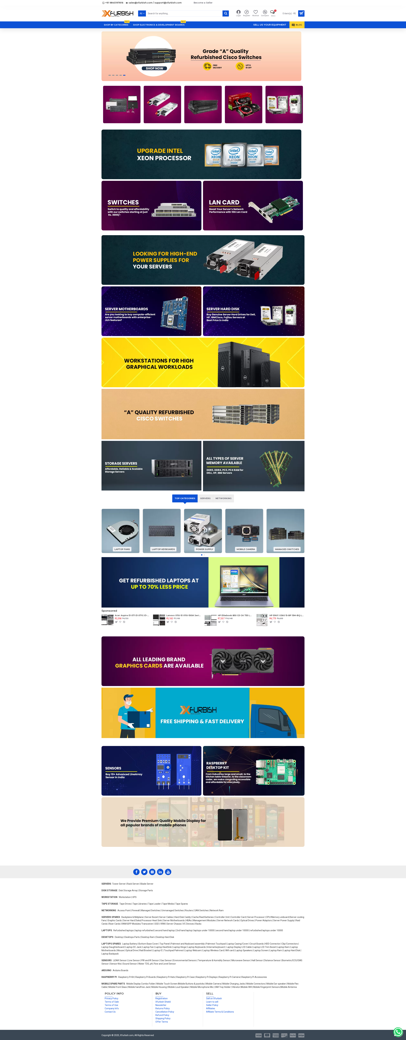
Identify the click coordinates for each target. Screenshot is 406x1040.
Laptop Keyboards (163, 549)
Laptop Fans (122, 549)
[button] (201, 555)
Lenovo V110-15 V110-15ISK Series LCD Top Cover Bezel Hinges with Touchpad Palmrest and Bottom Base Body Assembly (183, 615)
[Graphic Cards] (243, 104)
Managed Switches (287, 549)
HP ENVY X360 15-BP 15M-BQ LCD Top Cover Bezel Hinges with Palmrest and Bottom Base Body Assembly (286, 615)
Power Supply (204, 549)
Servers (205, 498)
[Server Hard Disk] (284, 104)
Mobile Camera (246, 549)
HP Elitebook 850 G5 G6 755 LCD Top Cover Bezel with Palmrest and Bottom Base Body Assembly (235, 615)
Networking (224, 498)
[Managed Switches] (203, 104)
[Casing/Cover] (122, 104)
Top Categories (185, 498)
